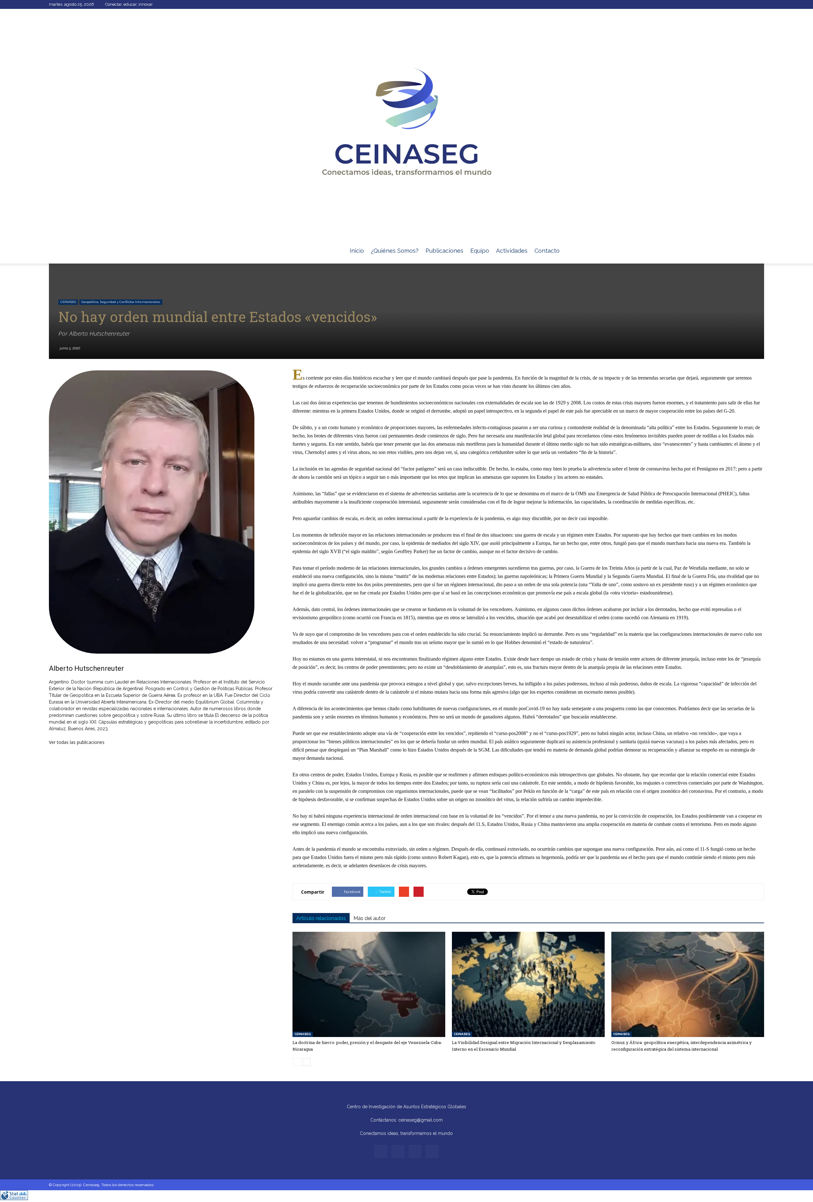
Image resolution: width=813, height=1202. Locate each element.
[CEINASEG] (406, 123)
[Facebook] (728, 4)
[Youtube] (759, 4)
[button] (756, 258)
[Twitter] (749, 4)
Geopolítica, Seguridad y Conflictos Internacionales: (120, 302)
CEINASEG (68, 302)
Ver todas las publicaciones (76, 742)
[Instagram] (738, 4)
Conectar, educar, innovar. (129, 4)
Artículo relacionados (321, 918)
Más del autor (369, 918)
